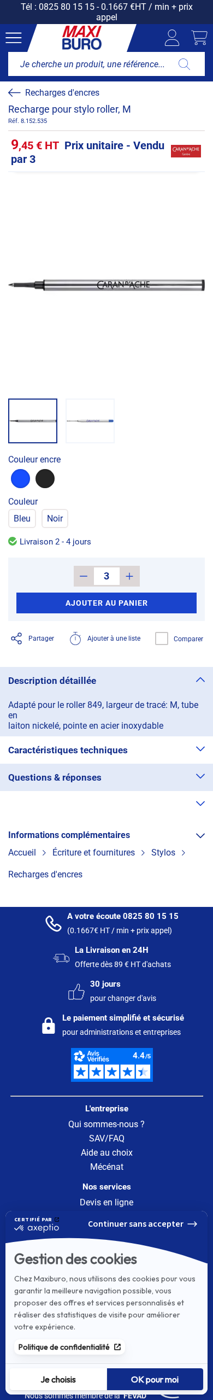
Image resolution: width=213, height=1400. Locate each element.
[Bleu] (20, 478)
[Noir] (45, 478)
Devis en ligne (106, 1202)
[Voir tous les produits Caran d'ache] (186, 151)
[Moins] (84, 576)
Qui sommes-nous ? (106, 1124)
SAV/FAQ (107, 1138)
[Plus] (130, 576)
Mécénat (106, 1167)
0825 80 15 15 (66, 7)
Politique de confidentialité (64, 1347)
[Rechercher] (184, 64)
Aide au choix (107, 1152)
